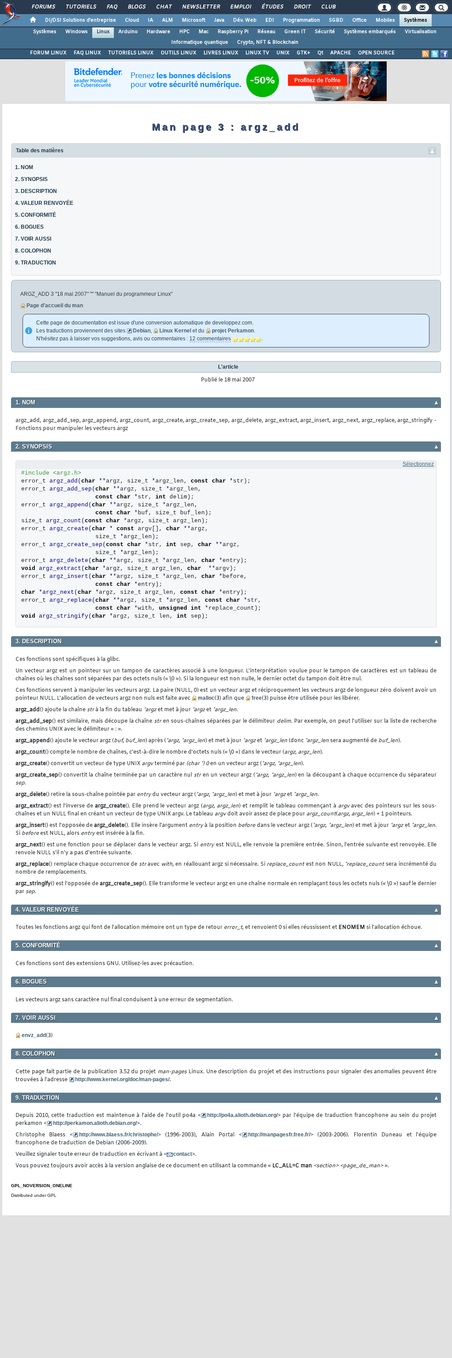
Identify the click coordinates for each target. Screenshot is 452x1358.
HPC (184, 32)
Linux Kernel (175, 331)
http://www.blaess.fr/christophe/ (118, 1135)
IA (150, 20)
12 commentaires (210, 339)
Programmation (301, 20)
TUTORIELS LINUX (131, 53)
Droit (302, 7)
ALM (167, 20)
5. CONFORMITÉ (35, 215)
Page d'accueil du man (54, 305)
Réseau (266, 32)
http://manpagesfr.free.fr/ (279, 1135)
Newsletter (200, 7)
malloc (206, 698)
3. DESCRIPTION (36, 191)
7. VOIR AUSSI (33, 239)
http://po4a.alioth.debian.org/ (242, 1115)
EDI (269, 20)
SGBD (336, 20)
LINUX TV (257, 53)
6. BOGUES (29, 227)
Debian (142, 331)
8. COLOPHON (33, 251)
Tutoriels (80, 7)
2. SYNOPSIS (31, 179)
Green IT (295, 32)
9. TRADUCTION (35, 263)
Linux (103, 32)
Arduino (128, 32)
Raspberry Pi (233, 32)
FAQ (111, 7)
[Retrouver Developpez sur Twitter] (434, 53)
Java (219, 20)
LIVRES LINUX (220, 53)
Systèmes (415, 20)
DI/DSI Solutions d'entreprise (80, 20)
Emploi (240, 7)
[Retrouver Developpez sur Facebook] (444, 53)
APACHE (340, 53)
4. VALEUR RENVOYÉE (44, 203)
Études (272, 7)
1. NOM (24, 167)
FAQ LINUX (87, 53)
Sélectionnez (418, 464)
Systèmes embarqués (370, 32)
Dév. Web (244, 20)
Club (328, 7)
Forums (43, 7)
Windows (76, 32)
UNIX (283, 53)
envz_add (34, 1035)
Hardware (158, 32)
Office (359, 20)
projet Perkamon (233, 331)
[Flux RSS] (425, 53)
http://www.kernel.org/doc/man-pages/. (123, 1079)
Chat (163, 7)
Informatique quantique (199, 42)
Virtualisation (421, 32)
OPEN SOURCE (376, 53)
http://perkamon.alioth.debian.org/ (95, 1123)
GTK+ (303, 53)
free (257, 698)
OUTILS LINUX (178, 53)
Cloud (132, 20)
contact (182, 1154)
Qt (320, 53)
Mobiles (385, 20)
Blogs (136, 7)
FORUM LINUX (48, 53)
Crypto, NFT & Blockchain (267, 42)
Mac (204, 32)
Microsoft (193, 20)
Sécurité (325, 32)
